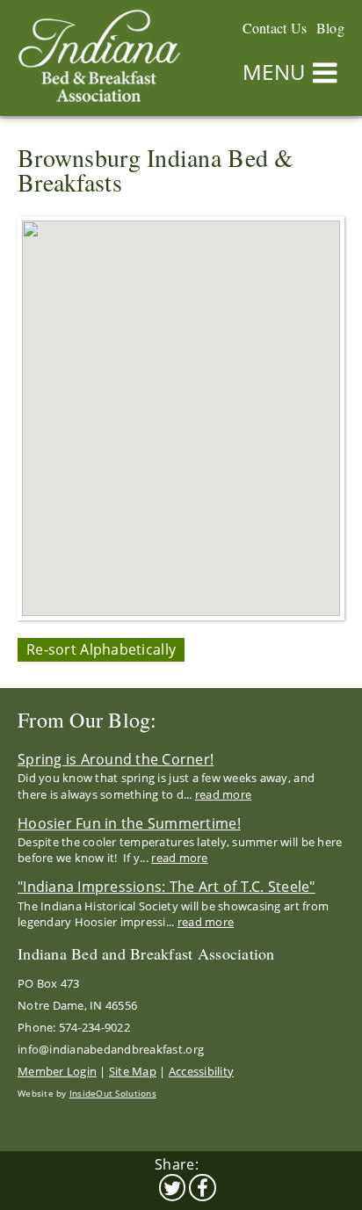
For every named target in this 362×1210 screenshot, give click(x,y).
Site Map (132, 1071)
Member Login (57, 1071)
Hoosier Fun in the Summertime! (129, 823)
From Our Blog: (87, 720)
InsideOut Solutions (112, 1093)
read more (223, 794)
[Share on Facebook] (202, 1187)
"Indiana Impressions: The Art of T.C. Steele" (166, 887)
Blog (330, 27)
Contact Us (275, 27)
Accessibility (201, 1071)
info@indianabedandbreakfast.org (111, 1049)
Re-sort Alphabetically (101, 649)
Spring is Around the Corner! (116, 759)
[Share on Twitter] (172, 1187)
